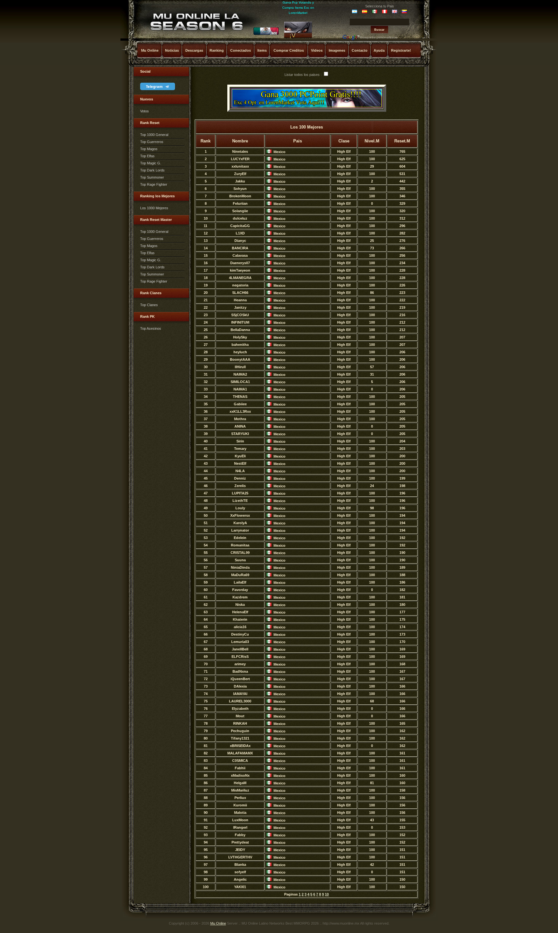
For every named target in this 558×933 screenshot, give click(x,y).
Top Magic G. (150, 163)
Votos (144, 111)
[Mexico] (266, 34)
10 (327, 894)
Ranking (217, 50)
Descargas (194, 50)
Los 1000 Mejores (154, 208)
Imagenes (337, 50)
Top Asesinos (150, 328)
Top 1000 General (154, 135)
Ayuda (379, 50)
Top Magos (149, 149)
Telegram (155, 86)
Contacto (359, 50)
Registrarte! (401, 50)
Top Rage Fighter (153, 184)
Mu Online (150, 50)
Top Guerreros (151, 142)
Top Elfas (147, 156)
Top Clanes (149, 305)
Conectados (240, 50)
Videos (317, 50)
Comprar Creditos (289, 50)
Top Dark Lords (152, 170)
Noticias (172, 50)
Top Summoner (152, 177)
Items (262, 50)
